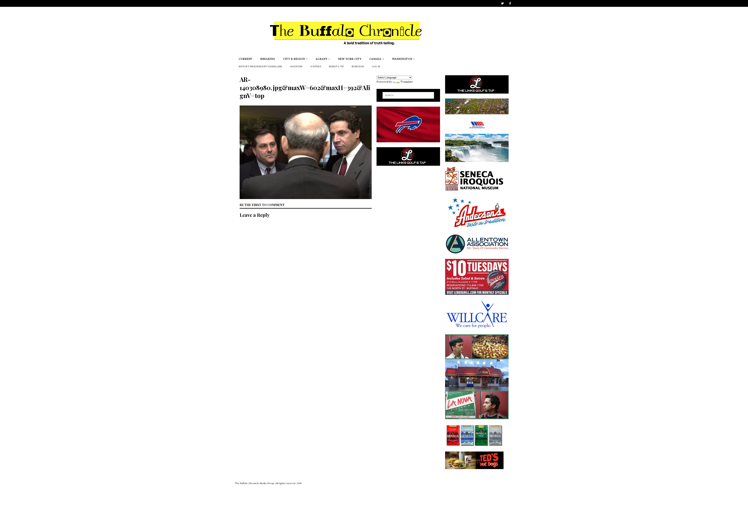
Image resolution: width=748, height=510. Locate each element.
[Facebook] (510, 3)
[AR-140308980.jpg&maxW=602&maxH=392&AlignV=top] (306, 197)
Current (245, 59)
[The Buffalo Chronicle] (347, 52)
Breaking (267, 59)
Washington (402, 59)
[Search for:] (408, 95)
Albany (321, 59)
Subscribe (358, 66)
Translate (406, 81)
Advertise (296, 66)
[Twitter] (502, 3)
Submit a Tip (336, 66)
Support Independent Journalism (260, 66)
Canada (375, 59)
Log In (376, 66)
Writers (315, 66)
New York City (349, 59)
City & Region (294, 59)
